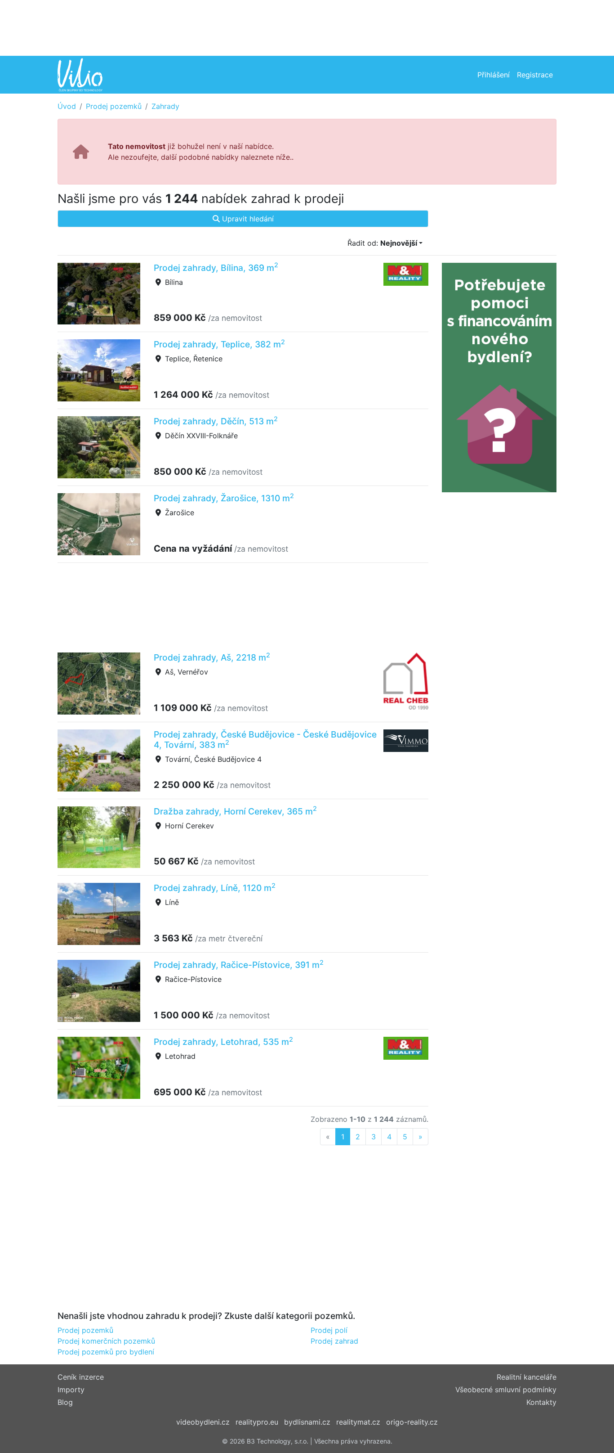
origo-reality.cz (412, 1421)
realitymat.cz (358, 1421)
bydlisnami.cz (307, 1421)
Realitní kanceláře (526, 1376)
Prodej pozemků (114, 106)
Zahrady (165, 106)
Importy (71, 1389)
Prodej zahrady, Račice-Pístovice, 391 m (239, 964)
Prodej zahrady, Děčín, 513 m (216, 421)
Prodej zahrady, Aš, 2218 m (212, 657)
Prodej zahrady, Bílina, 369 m (216, 267)
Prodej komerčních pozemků (106, 1340)
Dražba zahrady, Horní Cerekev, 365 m (235, 811)
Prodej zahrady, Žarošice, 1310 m (224, 498)
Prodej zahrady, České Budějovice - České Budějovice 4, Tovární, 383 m (265, 739)
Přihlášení (493, 74)
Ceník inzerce (81, 1376)
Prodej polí (329, 1330)
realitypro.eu (257, 1421)
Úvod (67, 106)
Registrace (535, 74)
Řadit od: (382, 242)
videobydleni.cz (203, 1421)
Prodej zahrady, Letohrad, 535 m (223, 1041)
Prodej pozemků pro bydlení (106, 1351)
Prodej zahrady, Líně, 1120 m (215, 887)
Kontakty (541, 1402)
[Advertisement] (307, 27)
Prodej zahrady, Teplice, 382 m (219, 344)
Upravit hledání (247, 218)
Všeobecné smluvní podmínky (505, 1389)
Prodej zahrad (334, 1340)
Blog (65, 1402)
